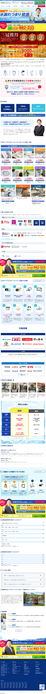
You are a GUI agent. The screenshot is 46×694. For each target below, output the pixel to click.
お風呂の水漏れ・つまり (4, 666)
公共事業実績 (38, 668)
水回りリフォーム (3, 673)
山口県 (2, 687)
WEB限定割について (15, 673)
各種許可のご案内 (26, 667)
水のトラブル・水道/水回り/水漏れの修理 (8, 59)
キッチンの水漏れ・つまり (4, 665)
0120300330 (2, 693)
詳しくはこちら (5, 42)
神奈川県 (5, 684)
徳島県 (4, 687)
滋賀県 (16, 685)
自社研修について (26, 666)
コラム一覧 (18, 630)
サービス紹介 (8, 6)
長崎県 (16, 687)
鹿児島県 (26, 687)
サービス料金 (14, 665)
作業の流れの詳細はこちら (39, 471)
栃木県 (8, 684)
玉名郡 (6, 539)
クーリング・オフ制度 (27, 672)
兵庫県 (7, 685)
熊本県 (22, 687)
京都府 (10, 685)
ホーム (3, 6)
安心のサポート (14, 672)
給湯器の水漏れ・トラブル (4, 669)
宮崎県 (19, 687)
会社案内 (25, 664)
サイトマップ (25, 669)
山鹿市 (8, 543)
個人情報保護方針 (26, 674)
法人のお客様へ (3, 675)
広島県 (26, 685)
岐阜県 (26, 684)
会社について (34, 6)
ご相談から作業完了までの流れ (16, 666)
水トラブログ (38, 664)
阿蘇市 (3, 527)
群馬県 (11, 684)
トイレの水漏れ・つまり (4, 664)
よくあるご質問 (14, 667)
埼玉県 (17, 684)
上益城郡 (13, 531)
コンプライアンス (26, 673)
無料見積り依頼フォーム (39, 672)
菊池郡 (17, 531)
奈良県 (13, 685)
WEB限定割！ (40, 4)
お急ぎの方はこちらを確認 (39, 261)
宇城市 (13, 527)
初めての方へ (16, 6)
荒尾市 (6, 527)
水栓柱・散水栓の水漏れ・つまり (5, 672)
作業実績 (28, 6)
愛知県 (23, 684)
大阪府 (4, 685)
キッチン (33, 393)
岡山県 (23, 685)
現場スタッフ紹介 (14, 668)
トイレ (15, 393)
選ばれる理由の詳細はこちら (38, 280)
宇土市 (16, 527)
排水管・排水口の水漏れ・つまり (5, 668)
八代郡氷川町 (4, 543)
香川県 (7, 687)
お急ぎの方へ (41, 6)
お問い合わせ (14, 546)
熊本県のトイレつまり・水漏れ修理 (23, 59)
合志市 (10, 531)
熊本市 (3, 531)
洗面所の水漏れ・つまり (4, 667)
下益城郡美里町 (4, 535)
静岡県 (20, 684)
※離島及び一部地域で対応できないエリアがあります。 (10, 523)
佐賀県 (13, 687)
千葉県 (14, 684)
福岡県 (10, 687)
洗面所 (6, 393)
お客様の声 (13, 669)
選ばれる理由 (14, 664)
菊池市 (6, 531)
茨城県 (2, 684)
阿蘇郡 (10, 527)
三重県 (2, 685)
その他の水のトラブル (4, 674)
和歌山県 (20, 685)
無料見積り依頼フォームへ (40, 2)
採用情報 (25, 665)
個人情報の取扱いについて (27, 668)
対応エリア (22, 6)
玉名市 (3, 539)
